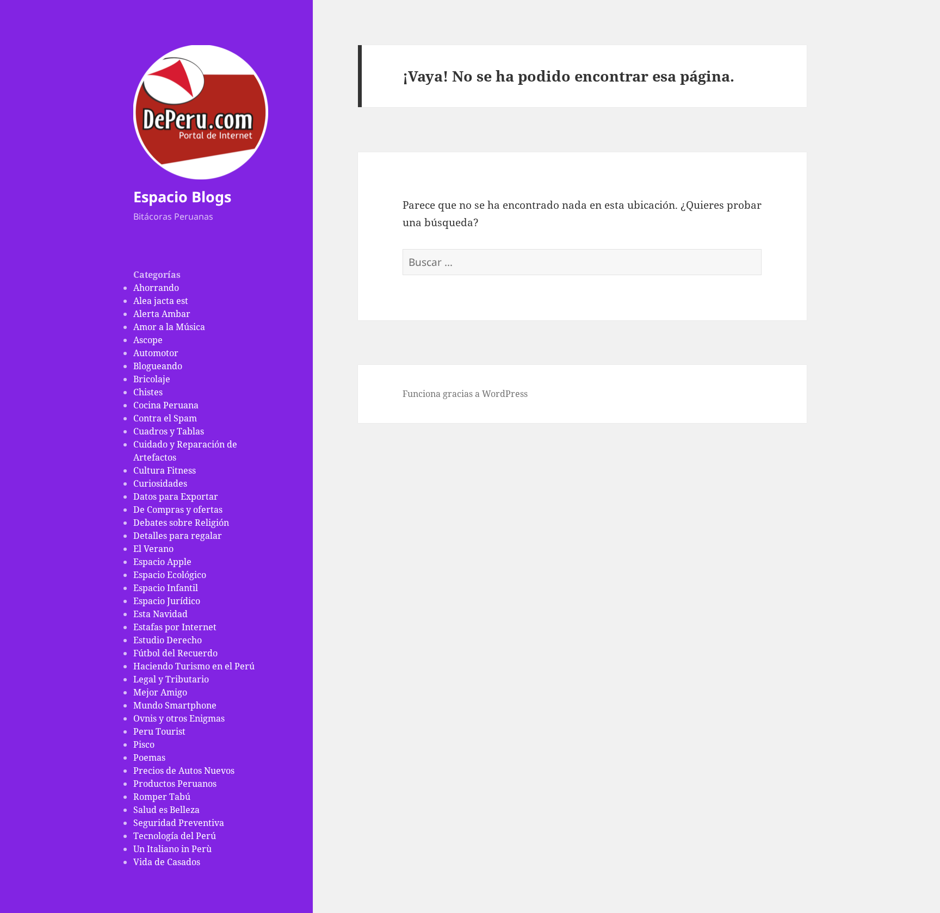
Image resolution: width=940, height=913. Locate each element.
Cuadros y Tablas (168, 431)
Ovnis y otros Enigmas (179, 718)
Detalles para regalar (177, 536)
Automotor (155, 353)
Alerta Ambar (161, 314)
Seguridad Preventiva (178, 823)
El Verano (153, 549)
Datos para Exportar (175, 496)
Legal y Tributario (171, 679)
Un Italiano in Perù (172, 849)
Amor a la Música (169, 327)
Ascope (148, 340)
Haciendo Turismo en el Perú (194, 666)
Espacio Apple (162, 562)
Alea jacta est (160, 301)
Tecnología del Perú (174, 836)
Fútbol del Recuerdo (175, 653)
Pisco (143, 744)
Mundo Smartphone (175, 705)
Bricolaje (151, 379)
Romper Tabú (161, 797)
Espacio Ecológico (169, 575)
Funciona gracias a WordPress (465, 394)
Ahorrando (156, 288)
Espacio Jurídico (166, 601)
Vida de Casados (166, 862)
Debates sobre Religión (181, 523)
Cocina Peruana (166, 405)
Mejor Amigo (160, 692)
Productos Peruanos (175, 784)
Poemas (149, 757)
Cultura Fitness (164, 470)
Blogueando (157, 366)
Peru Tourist (159, 731)
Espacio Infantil (165, 588)
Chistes (148, 392)
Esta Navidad (160, 614)
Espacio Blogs (182, 197)
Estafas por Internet (175, 627)
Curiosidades (160, 483)
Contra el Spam (165, 418)
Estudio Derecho (167, 640)
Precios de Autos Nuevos (183, 771)
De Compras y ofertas (177, 509)
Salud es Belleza (166, 810)
